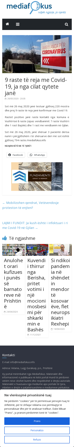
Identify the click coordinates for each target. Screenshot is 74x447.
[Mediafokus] (7, 24)
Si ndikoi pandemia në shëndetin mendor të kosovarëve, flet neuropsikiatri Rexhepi (60, 292)
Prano (37, 421)
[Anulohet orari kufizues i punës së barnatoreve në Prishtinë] (13, 246)
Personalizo (37, 430)
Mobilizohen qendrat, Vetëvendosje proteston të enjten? (30, 205)
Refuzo (37, 439)
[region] (37, 418)
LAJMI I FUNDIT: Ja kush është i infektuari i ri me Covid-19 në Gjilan (35, 225)
